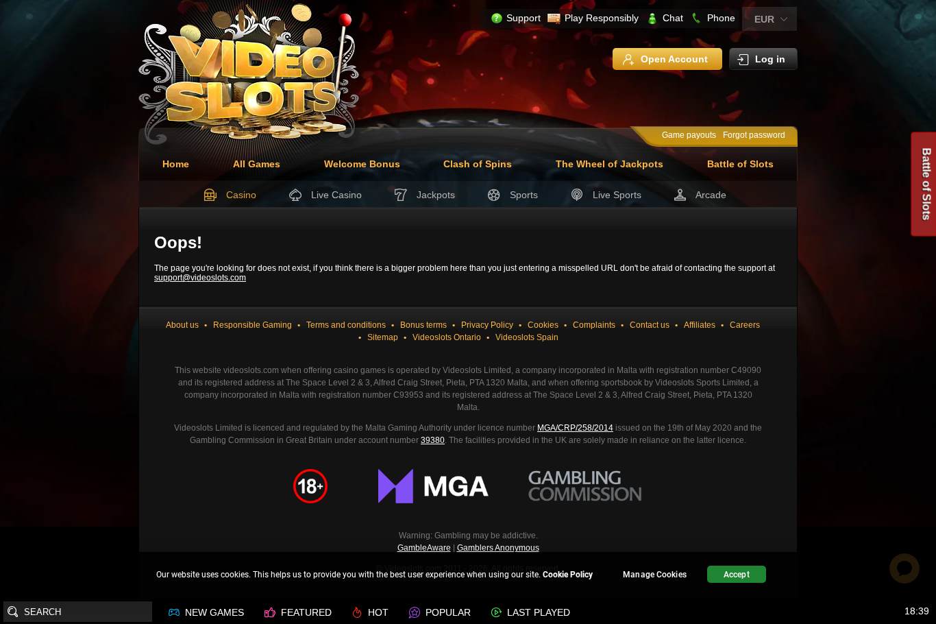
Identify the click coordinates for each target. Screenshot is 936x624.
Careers (745, 325)
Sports (524, 194)
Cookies (543, 325)
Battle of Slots (740, 163)
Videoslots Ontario (446, 337)
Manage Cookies (655, 574)
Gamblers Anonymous (498, 548)
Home (175, 163)
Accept (737, 574)
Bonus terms (423, 325)
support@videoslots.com (200, 278)
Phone (721, 17)
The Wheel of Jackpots (609, 163)
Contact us (649, 325)
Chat (673, 17)
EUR (764, 19)
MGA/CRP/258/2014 (575, 428)
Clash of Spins (477, 163)
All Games (256, 163)
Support (523, 17)
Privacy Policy (487, 325)
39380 (433, 440)
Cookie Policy (568, 574)
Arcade (711, 194)
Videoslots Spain (526, 337)
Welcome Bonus (362, 163)
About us (182, 325)
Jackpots (436, 194)
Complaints (594, 325)
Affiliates (699, 325)
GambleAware (424, 548)
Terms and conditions (346, 325)
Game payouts (689, 135)
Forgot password (754, 135)
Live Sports (617, 194)
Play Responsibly (602, 17)
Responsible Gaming (252, 325)
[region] (468, 576)
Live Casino (336, 194)
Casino (241, 194)
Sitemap (382, 337)
